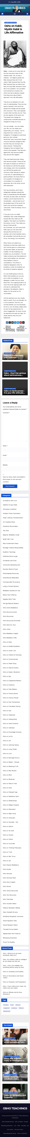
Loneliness (14, 1008)
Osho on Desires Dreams (10, 668)
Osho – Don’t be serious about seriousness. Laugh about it (15, 375)
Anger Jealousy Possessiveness (13, 518)
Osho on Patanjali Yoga (10, 792)
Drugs (12, 1005)
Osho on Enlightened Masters (12, 680)
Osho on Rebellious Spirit (11, 796)
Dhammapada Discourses (11, 573)
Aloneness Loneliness (9, 509)
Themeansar (15, 1117)
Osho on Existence (8, 685)
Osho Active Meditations (10, 608)
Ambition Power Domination (11, 513)
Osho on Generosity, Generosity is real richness (20, 328)
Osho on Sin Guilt (8, 830)
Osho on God (7, 710)
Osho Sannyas (7, 873)
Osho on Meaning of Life (10, 766)
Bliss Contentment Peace (10, 543)
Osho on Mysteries (9, 779)
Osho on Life (7, 740)
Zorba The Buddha (9, 942)
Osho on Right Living (9, 813)
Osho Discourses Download (11, 620)
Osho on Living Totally (10, 749)
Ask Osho (6, 530)
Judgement (6, 1008)
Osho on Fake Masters (10, 689)
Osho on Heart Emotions (10, 723)
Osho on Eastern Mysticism (11, 672)
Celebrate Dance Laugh (10, 22)
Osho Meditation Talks (10, 638)
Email (5, 455)
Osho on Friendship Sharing (11, 706)
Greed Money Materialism (11, 578)
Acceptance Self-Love (10, 500)
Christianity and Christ (9, 560)
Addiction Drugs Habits (10, 505)
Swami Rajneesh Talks (10, 921)
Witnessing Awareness (10, 938)
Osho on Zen (7, 860)
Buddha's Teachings (9, 552)
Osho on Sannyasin (9, 818)
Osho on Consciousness (10, 659)
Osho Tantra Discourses (10, 890)
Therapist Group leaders (10, 929)
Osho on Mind (7, 775)
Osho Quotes (7, 869)
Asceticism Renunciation (10, 526)
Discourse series (19, 1129)
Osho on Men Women (9, 770)
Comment (6, 413)
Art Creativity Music (9, 522)
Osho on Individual (8, 728)
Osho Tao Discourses (9, 895)
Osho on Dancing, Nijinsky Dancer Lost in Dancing (10, 328)
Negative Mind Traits (9, 599)
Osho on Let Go (8, 736)
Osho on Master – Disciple (11, 762)
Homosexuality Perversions (11, 582)
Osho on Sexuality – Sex (10, 822)
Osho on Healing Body (10, 719)
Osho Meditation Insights (10, 633)
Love (15, 1125)
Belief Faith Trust (8, 539)
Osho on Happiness (9, 715)
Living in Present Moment (11, 586)
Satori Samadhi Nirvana (10, 912)
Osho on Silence (8, 826)
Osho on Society (8, 835)
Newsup (25, 1115)
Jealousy (17, 1005)
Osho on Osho (7, 788)
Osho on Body (7, 642)
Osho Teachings (8, 899)
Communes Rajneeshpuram (11, 565)
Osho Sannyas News (9, 878)
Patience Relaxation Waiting (11, 908)
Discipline (5, 1005)
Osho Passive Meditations (11, 865)
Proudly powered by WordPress (10, 1115)
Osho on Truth (7, 852)
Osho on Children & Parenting (12, 655)
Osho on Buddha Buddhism (11, 646)
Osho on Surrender (9, 843)
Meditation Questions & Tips (11, 590)
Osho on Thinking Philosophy (12, 848)
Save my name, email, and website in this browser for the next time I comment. (14, 479)
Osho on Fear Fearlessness (11, 702)
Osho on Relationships (10, 800)
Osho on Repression (9, 809)
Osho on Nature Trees (10, 783)
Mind (19, 1125)
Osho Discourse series (10, 612)
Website (5, 465)
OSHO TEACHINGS (15, 8)
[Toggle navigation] (14, 14)
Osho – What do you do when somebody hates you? (15, 1042)
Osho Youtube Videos (9, 903)
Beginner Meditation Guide (11, 535)
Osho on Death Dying (9, 663)
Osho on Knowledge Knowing (12, 732)
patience (21, 1008)
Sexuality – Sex (25, 1125)
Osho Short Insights (9, 882)
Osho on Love (7, 753)
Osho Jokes (6, 629)
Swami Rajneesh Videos (10, 925)
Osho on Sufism (8, 839)
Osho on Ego (7, 676)
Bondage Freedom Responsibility (13, 548)
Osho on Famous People (10, 698)
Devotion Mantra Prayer (10, 569)
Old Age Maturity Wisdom (11, 603)
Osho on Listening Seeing (11, 745)
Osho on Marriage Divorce (11, 758)
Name (5, 446)
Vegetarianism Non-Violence (11, 933)
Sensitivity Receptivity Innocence (13, 916)
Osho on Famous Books (10, 693)
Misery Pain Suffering (9, 595)
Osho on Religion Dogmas (11, 805)
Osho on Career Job (9, 650)
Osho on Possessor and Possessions (14, 982)
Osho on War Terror (9, 856)
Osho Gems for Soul (9, 625)
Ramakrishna (6, 1011)
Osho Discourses (8, 616)
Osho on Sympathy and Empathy (13, 971)
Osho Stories (7, 886)
